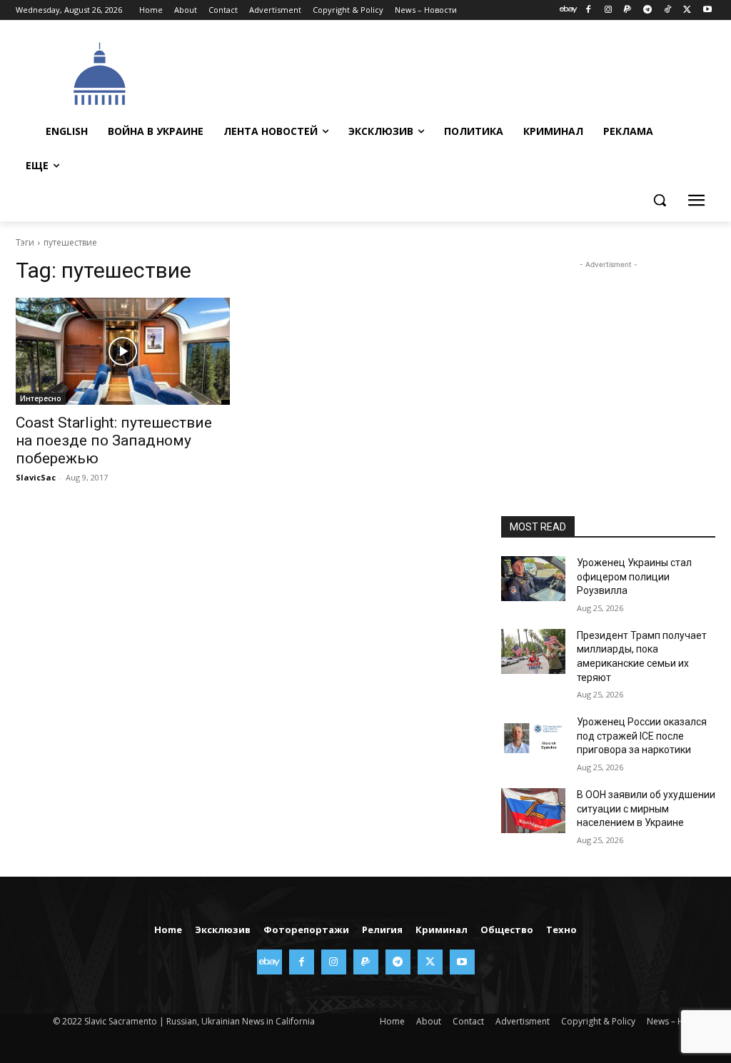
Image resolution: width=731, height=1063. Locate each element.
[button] (659, 200)
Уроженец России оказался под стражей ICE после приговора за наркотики (642, 735)
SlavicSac (36, 477)
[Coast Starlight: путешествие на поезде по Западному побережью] (123, 351)
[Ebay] (568, 10)
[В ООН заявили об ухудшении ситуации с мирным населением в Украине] (533, 810)
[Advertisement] (443, 72)
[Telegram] (648, 10)
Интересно (40, 398)
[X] (687, 10)
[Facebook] (588, 10)
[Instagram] (608, 10)
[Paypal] (628, 10)
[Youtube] (707, 10)
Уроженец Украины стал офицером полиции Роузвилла (634, 576)
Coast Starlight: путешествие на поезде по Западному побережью (114, 440)
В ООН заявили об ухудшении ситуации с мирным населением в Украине (646, 808)
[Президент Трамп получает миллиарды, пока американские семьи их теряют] (533, 651)
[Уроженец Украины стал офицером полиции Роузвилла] (533, 578)
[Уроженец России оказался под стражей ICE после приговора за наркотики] (533, 737)
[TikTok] (668, 10)
